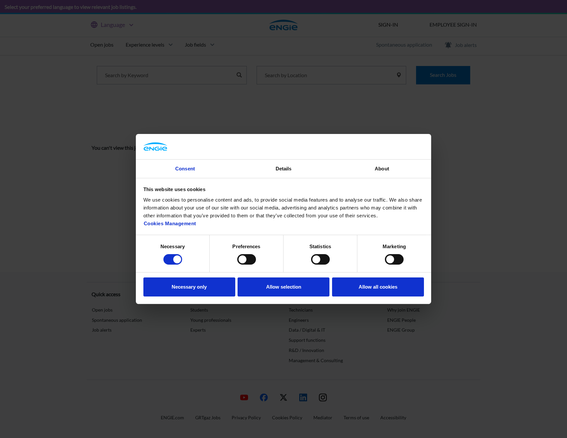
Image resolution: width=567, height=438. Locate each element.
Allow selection (283, 287)
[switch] (246, 259)
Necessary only (189, 287)
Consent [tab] (185, 168)
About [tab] (382, 168)
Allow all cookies (378, 287)
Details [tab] (284, 168)
